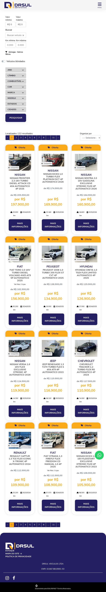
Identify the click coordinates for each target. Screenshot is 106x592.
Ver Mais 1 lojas (20, 284)
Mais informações (20, 225)
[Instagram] (8, 578)
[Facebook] (16, 578)
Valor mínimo (8, 18)
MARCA (11, 92)
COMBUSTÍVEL (15, 81)
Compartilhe (14, 168)
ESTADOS (12, 104)
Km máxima (21, 40)
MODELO (12, 98)
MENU (100, 8)
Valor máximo (19, 18)
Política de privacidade (18, 556)
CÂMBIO (11, 75)
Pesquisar (15, 117)
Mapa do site (12, 553)
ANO (10, 70)
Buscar (8, 29)
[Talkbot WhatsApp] (99, 455)
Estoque (9, 550)
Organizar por (86, 133)
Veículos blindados (15, 61)
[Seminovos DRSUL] (17, 5)
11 (53, 137)
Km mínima (10, 40)
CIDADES (12, 109)
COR (10, 87)
